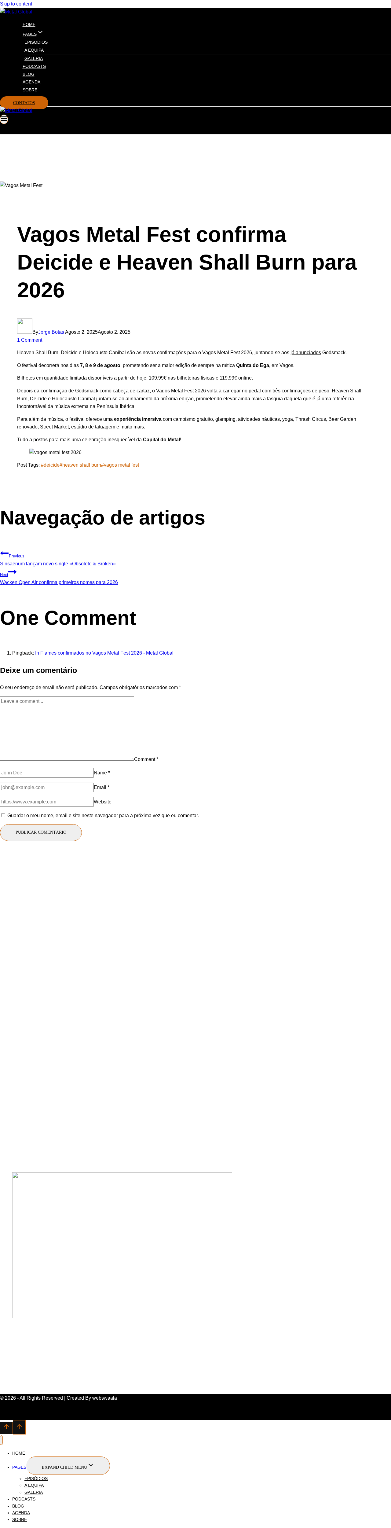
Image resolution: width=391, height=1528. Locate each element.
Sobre (30, 89)
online (245, 377)
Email (101, 787)
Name (102, 772)
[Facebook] (2, 1007)
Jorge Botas (51, 332)
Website (102, 801)
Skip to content (16, 3)
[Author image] (24, 332)
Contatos (24, 103)
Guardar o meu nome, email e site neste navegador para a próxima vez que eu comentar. (103, 815)
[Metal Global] (16, 11)
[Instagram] (25, 1007)
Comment (146, 759)
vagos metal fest (120, 465)
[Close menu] (1, 1440)
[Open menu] (4, 119)
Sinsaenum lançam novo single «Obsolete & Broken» (58, 560)
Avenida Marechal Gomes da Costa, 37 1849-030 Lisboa (74, 1060)
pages (19, 1467)
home (29, 24)
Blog (29, 74)
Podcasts (34, 66)
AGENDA (31, 81)
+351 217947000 (30, 1044)
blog (17, 1118)
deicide (50, 465)
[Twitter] (12, 1007)
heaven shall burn (80, 465)
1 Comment (29, 340)
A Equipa (34, 50)
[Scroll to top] (6, 1428)
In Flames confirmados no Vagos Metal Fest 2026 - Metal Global (104, 653)
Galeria (33, 58)
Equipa (20, 1126)
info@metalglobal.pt (34, 1052)
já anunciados (306, 352)
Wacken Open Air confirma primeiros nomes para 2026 (59, 578)
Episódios (36, 41)
